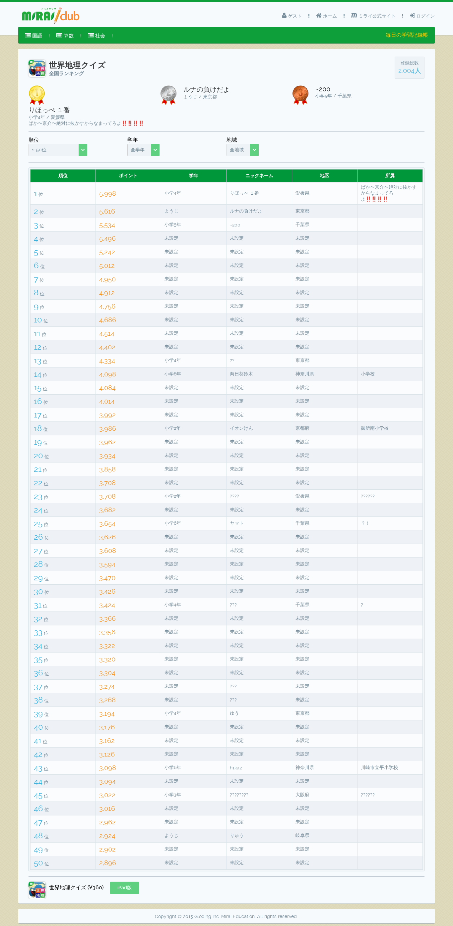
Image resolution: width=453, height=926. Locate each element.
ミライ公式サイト (376, 16)
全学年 (138, 149)
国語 (36, 36)
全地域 (237, 149)
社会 (99, 36)
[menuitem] (33, 36)
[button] (124, 888)
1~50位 (39, 149)
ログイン (425, 16)
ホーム (329, 16)
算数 (68, 36)
